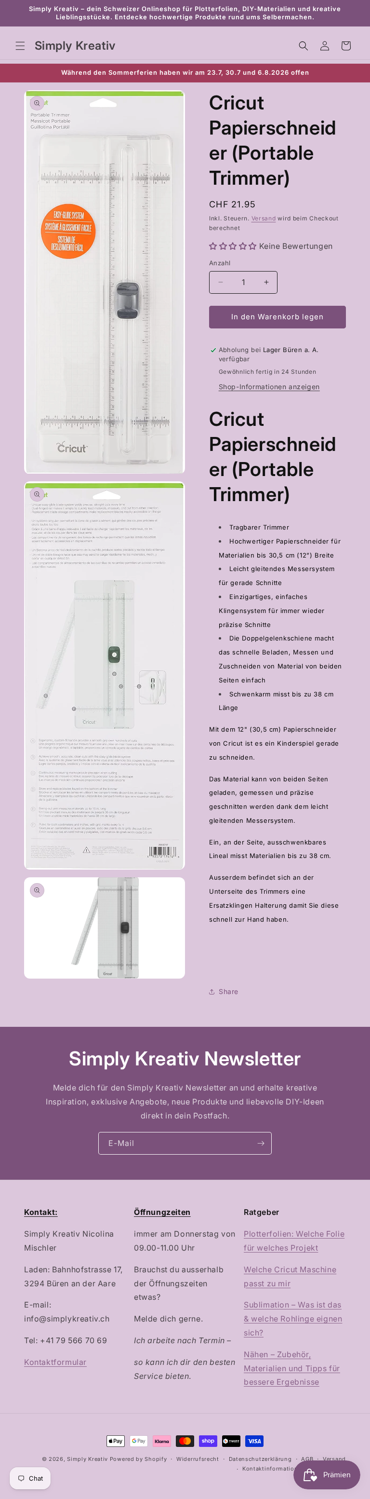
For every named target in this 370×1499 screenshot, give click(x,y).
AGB (307, 1459)
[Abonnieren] (260, 1143)
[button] (20, 45)
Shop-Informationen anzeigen (269, 386)
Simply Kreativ (87, 1459)
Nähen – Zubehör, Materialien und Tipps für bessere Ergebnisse (292, 1368)
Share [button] (228, 991)
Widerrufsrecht (197, 1459)
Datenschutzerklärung (260, 1459)
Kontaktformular (55, 1362)
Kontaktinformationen (273, 1468)
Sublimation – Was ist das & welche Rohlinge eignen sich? (293, 1318)
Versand (263, 218)
